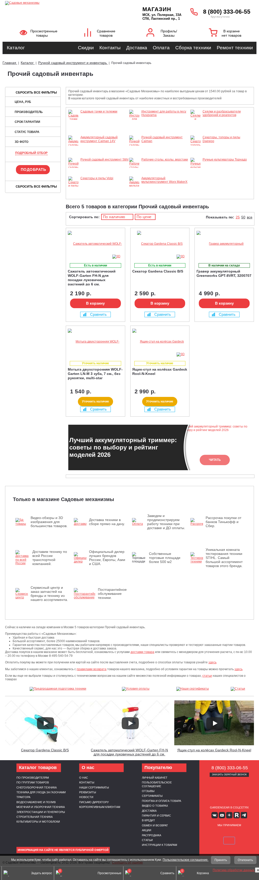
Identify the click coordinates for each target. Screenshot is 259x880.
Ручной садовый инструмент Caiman (162, 139)
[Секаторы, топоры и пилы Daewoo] (195, 152)
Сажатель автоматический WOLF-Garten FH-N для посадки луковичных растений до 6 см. (129, 752)
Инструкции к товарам (159, 844)
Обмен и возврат (155, 825)
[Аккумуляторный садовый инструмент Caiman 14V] (73, 156)
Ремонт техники (235, 47)
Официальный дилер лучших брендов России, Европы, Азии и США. (107, 558)
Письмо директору (94, 802)
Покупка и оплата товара (161, 800)
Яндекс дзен (229, 815)
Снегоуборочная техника (36, 787)
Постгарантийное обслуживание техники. (112, 594)
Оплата (161, 47)
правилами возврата (91, 669)
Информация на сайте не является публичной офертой (63, 849)
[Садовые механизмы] (60, 2)
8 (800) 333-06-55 (226, 11)
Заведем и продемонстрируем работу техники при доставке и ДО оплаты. (166, 522)
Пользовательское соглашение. (185, 860)
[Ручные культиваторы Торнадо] (195, 171)
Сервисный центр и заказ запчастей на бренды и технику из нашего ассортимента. (49, 593)
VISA (211, 833)
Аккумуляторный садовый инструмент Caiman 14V (99, 139)
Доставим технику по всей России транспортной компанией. (49, 558)
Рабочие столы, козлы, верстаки (164, 159)
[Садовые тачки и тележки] (73, 126)
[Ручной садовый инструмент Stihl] (73, 174)
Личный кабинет (154, 777)
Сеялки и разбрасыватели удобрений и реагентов (222, 113)
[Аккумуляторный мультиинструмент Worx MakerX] (134, 193)
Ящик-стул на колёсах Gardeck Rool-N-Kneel (214, 750)
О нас (83, 777)
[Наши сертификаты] (192, 689)
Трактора (23, 797)
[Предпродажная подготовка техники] (58, 689)
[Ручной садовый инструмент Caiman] (134, 152)
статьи (207, 676)
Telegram (244, 815)
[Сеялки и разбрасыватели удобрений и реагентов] (195, 134)
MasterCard (223, 833)
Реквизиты (87, 792)
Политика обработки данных (234, 870)
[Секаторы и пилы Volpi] (73, 189)
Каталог (16, 47)
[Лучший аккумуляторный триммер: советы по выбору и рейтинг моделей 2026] (236, 853)
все (249, 217)
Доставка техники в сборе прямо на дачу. (107, 522)
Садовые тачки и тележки (98, 111)
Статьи (147, 840)
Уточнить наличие (95, 401)
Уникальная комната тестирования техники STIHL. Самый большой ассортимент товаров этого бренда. (224, 558)
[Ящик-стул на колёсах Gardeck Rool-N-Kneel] (160, 342)
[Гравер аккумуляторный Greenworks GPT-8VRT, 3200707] (224, 244)
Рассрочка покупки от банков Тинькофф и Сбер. (223, 522)
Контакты (110, 47)
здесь (212, 662)
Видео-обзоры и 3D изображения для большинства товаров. (49, 522)
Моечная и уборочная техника (40, 806)
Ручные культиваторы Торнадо (225, 159)
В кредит (148, 820)
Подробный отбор (31, 153)
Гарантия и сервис (156, 815)
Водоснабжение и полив (36, 802)
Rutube (236, 815)
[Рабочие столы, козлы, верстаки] (134, 174)
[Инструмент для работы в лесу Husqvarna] (134, 130)
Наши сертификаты (94, 787)
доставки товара (142, 652)
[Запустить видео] (45, 723)
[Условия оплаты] (136, 689)
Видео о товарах (155, 805)
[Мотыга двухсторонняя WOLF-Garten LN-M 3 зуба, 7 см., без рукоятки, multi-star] (95, 342)
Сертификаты (152, 795)
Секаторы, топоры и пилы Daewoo (221, 139)
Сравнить (98, 314)
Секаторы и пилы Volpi (96, 178)
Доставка (136, 47)
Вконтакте (214, 815)
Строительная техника (34, 816)
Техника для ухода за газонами (41, 792)
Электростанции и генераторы (40, 812)
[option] (159, 447)
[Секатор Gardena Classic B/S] (160, 244)
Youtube (222, 815)
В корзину (95, 303)
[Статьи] (238, 689)
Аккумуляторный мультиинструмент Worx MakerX (164, 180)
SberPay (229, 840)
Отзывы (148, 791)
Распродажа (151, 835)
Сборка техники (193, 47)
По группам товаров (32, 782)
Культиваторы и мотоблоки (38, 821)
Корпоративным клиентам (99, 806)
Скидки (86, 47)
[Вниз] (236, 35)
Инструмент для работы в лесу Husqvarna (163, 113)
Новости (86, 797)
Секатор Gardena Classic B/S (45, 750)
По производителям (32, 777)
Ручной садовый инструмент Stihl (104, 159)
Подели (241, 833)
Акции (146, 830)
